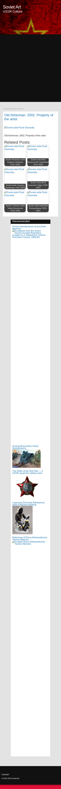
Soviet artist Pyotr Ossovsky (13, 109)
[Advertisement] (30, 64)
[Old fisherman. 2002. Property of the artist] (19, 127)
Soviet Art (12, 7)
